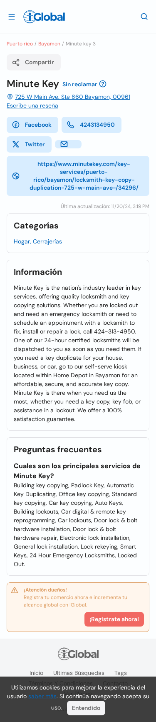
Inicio (36, 673)
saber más (42, 696)
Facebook (38, 124)
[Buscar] (144, 16)
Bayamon (49, 43)
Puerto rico (20, 43)
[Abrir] (11, 16)
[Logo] (44, 16)
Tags (120, 673)
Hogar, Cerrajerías (38, 241)
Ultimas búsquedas (78, 673)
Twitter (35, 144)
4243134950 (97, 124)
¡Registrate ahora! (114, 619)
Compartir (39, 62)
